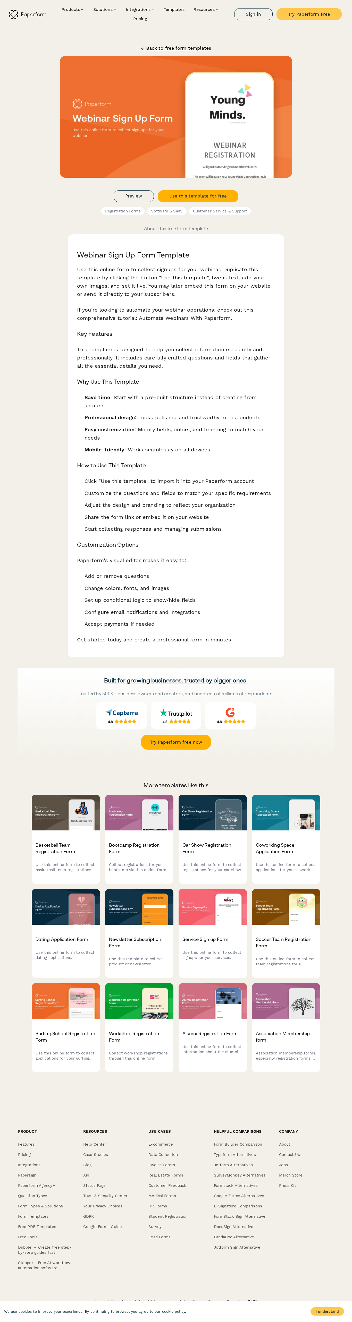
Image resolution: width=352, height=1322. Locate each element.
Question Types (32, 1196)
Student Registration (168, 1216)
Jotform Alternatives (233, 1165)
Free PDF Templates (37, 1226)
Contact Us (289, 1154)
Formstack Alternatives (236, 1185)
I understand (327, 1311)
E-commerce (160, 1144)
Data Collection (163, 1154)
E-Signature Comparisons (238, 1206)
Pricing (140, 18)
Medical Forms (162, 1196)
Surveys (156, 1226)
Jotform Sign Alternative (237, 1247)
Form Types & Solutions (40, 1206)
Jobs (283, 1165)
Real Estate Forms (165, 1175)
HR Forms (157, 1206)
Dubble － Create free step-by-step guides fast (45, 1250)
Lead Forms (159, 1237)
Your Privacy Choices (102, 1206)
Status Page (94, 1185)
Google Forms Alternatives (239, 1196)
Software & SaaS (167, 211)
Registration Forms (123, 211)
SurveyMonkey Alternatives (240, 1175)
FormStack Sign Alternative (240, 1216)
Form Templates (33, 1216)
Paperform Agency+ (36, 1185)
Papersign (27, 1175)
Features (26, 1144)
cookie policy (173, 1311)
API (86, 1175)
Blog (87, 1165)
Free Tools (28, 1237)
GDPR (88, 1216)
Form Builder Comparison (238, 1144)
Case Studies (95, 1154)
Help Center (94, 1144)
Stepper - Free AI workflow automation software (44, 1265)
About (284, 1144)
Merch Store (291, 1175)
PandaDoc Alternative (234, 1237)
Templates (174, 9)
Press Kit (287, 1185)
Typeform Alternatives (235, 1154)
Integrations (29, 1165)
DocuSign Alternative (234, 1226)
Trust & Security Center (105, 1196)
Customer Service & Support (220, 211)
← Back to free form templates (176, 48)
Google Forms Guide (102, 1226)
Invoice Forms (161, 1165)
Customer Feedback (167, 1185)
